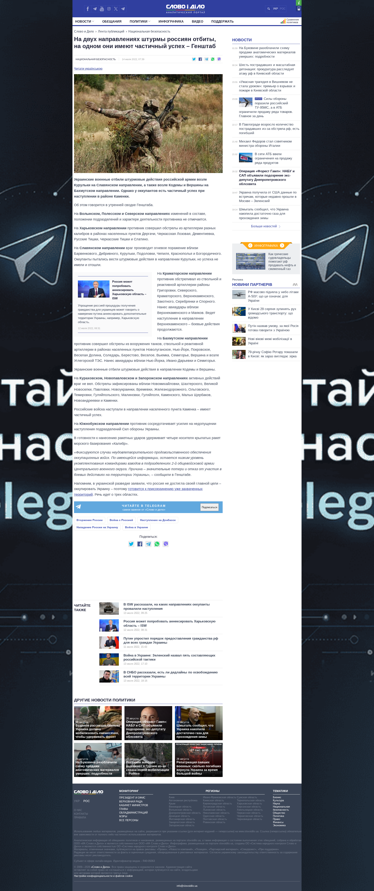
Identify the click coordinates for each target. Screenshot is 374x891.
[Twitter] (115, 8)
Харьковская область (249, 803)
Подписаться (209, 507)
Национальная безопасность (149, 31)
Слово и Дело (84, 31)
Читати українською (88, 68)
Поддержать (222, 21)
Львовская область (214, 809)
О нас (78, 810)
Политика (278, 816)
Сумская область (247, 797)
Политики (138, 21)
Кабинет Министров (133, 805)
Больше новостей (264, 226)
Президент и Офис (132, 797)
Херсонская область (249, 806)
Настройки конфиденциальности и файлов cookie (103, 875)
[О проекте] (299, 3)
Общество (279, 812)
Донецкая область (179, 816)
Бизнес (277, 797)
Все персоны (128, 820)
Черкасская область (249, 812)
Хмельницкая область (250, 809)
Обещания (112, 21)
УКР (275, 8)
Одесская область (214, 816)
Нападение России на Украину (97, 527)
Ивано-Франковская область (219, 797)
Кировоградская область (217, 803)
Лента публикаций (111, 31)
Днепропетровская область (185, 812)
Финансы (278, 822)
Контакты (81, 813)
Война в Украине (136, 527)
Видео (197, 21)
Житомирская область (182, 819)
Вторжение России (90, 520)
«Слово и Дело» (100, 867)
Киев (172, 797)
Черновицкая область (249, 819)
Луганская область (214, 806)
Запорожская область (181, 825)
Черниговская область (250, 816)
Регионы (213, 791)
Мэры (123, 816)
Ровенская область (214, 822)
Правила (80, 817)
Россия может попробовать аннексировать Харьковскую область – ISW (129, 290)
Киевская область (213, 800)
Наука (276, 803)
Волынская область (180, 809)
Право (276, 819)
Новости (83, 21)
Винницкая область (180, 806)
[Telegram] (94, 8)
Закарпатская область (182, 822)
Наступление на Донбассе (158, 520)
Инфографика (171, 21)
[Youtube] (101, 8)
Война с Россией (121, 520)
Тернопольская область (251, 800)
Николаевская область (216, 812)
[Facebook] (87, 8)
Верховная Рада (131, 801)
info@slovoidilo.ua (187, 885)
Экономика (279, 825)
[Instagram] (108, 8)
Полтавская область (215, 819)
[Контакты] (299, 8)
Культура (278, 800)
